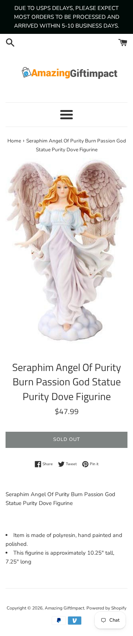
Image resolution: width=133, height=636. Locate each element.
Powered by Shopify (106, 608)
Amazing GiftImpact (64, 608)
